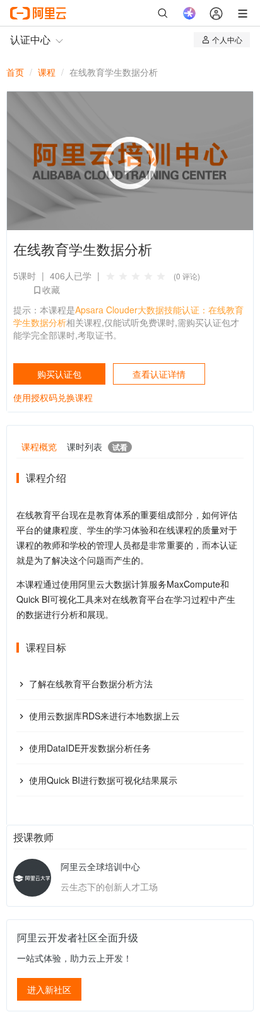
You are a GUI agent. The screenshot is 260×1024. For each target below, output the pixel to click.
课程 (47, 72)
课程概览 (39, 446)
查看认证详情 (159, 374)
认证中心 (30, 39)
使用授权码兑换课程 (53, 397)
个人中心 (227, 39)
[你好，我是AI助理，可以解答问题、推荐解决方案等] (189, 13)
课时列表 (97, 446)
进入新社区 (49, 989)
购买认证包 (59, 374)
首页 (15, 72)
